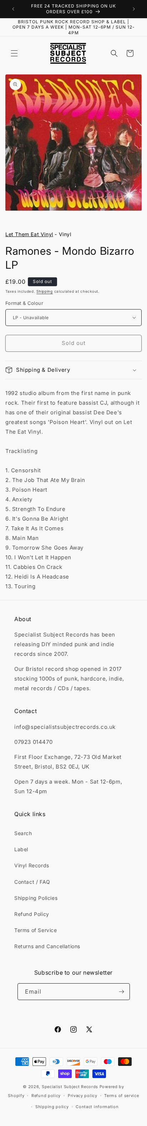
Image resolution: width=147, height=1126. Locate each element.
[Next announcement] (134, 9)
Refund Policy (31, 914)
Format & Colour (24, 303)
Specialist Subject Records (70, 1086)
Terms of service (121, 1095)
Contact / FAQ (32, 882)
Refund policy (46, 1095)
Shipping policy (52, 1106)
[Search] (114, 53)
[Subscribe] (122, 991)
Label (21, 849)
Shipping (44, 291)
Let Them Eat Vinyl (29, 234)
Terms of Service (35, 930)
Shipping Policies (35, 898)
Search (23, 833)
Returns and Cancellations (47, 946)
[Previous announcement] (13, 9)
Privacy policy (82, 1095)
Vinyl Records (31, 865)
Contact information (97, 1106)
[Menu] (14, 53)
